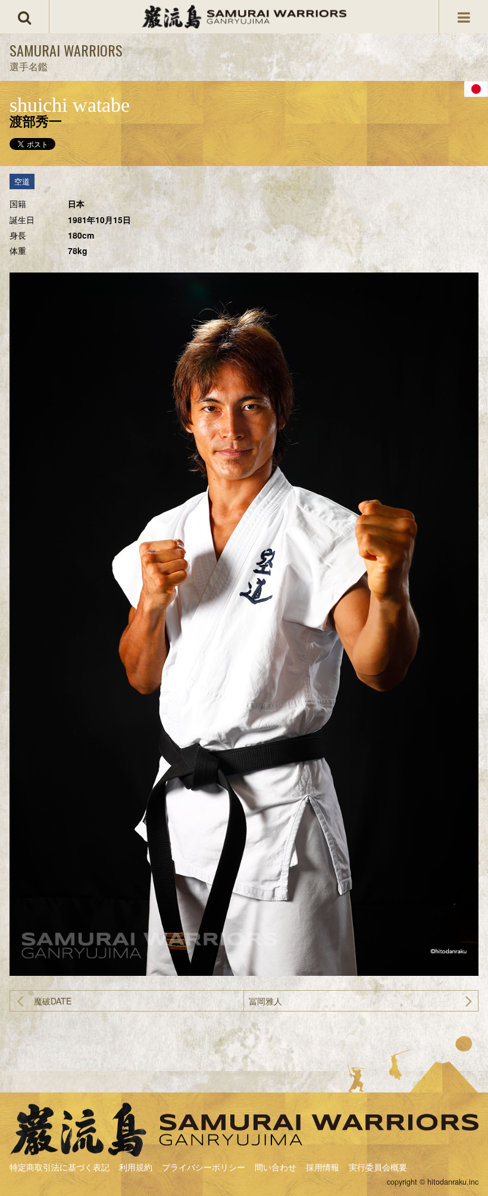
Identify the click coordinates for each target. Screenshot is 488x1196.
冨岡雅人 (265, 1001)
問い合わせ (275, 1167)
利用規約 (135, 1167)
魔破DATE (52, 1001)
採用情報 (322, 1167)
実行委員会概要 (378, 1167)
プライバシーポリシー (203, 1167)
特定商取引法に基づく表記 (60, 1167)
